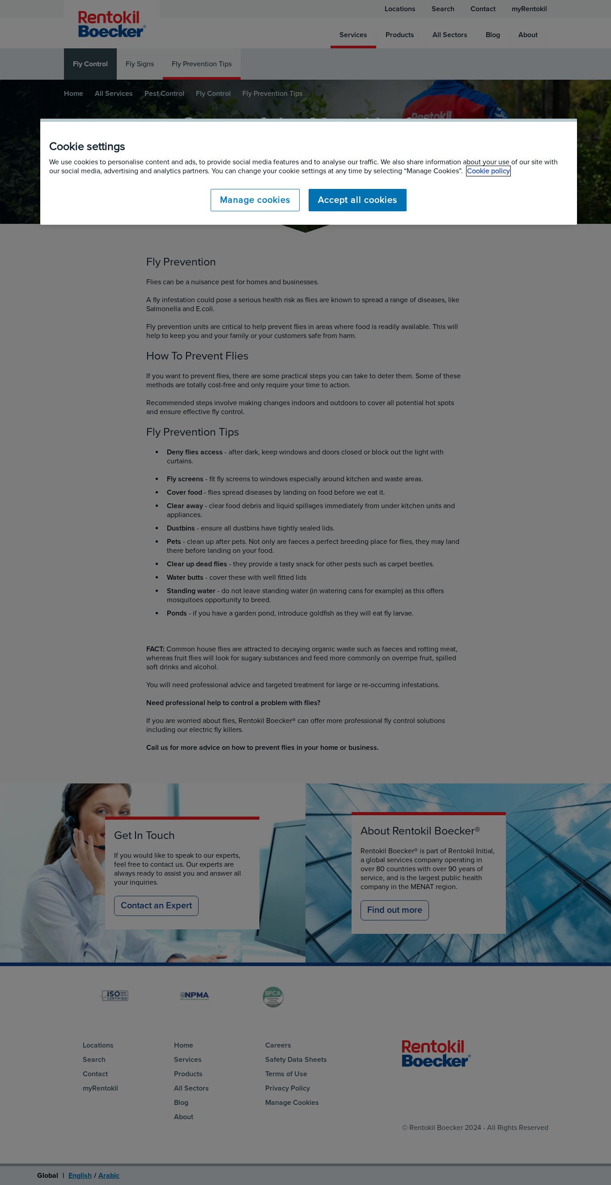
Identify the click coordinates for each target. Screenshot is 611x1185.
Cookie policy (488, 171)
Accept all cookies (357, 200)
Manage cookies (255, 200)
